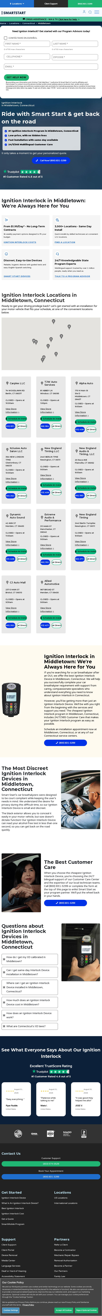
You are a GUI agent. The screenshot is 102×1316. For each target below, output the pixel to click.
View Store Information (12, 411)
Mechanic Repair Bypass (66, 1255)
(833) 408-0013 (10, 559)
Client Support (51, 4)
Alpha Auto (86, 383)
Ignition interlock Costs (20, 242)
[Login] (84, 13)
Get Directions (22, 426)
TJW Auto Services (50, 383)
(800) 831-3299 (85, 4)
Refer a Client (61, 1244)
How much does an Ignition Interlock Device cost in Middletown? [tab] (28, 1002)
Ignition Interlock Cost (13, 1213)
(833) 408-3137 (80, 429)
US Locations (60, 1198)
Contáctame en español (22, 38)
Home (3, 23)
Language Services (11, 1266)
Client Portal (8, 1250)
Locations (17, 3)
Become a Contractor (65, 1250)
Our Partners (60, 1271)
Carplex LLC (17, 383)
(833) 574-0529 (51, 1164)
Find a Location (65, 242)
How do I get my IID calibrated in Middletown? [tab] (26, 959)
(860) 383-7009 (80, 495)
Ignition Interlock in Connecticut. (71, 695)
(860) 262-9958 (10, 625)
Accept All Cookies (64, 1310)
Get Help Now (16, 77)
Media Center (8, 1260)
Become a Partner (63, 1266)
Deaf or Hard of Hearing (14, 1271)
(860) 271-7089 (80, 559)
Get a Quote (8, 1219)
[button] (47, 346)
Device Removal (9, 1255)
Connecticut (28, 23)
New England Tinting (87, 516)
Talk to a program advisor (72, 276)
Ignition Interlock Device (14, 1198)
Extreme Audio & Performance (52, 517)
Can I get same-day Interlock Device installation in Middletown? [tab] (27, 972)
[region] (51, 1297)
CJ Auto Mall (18, 582)
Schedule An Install (17, 419)
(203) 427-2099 (45, 625)
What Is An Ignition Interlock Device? (20, 1203)
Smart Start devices (17, 276)
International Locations (65, 1203)
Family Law (59, 1276)
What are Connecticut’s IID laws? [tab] (26, 1026)
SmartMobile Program (13, 1224)
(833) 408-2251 (45, 492)
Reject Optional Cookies (86, 1310)
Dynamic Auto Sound (17, 516)
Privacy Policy (28, 1305)
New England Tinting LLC (53, 450)
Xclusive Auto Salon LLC (18, 450)
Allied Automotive (51, 583)
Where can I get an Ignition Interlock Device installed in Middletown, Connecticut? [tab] (27, 987)
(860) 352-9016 (45, 562)
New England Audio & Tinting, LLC (87, 451)
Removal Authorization (65, 1260)
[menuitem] (84, 13)
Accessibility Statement (13, 1276)
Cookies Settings (11, 1310)
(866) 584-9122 (45, 426)
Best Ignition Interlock (13, 1208)
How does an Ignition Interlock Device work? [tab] (29, 1015)
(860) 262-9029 (10, 496)
